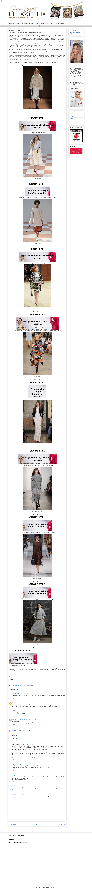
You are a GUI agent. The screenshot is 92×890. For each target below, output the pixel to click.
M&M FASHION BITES (17, 719)
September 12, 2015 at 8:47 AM (26, 764)
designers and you (16, 775)
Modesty (79, 25)
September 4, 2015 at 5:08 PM (27, 744)
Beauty (66, 25)
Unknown (14, 730)
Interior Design (50, 25)
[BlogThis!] (28, 685)
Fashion (36, 25)
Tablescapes (59, 25)
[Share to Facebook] (31, 685)
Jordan (14, 693)
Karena (14, 703)
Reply (13, 698)
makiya (14, 786)
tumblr (71, 122)
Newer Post (12, 824)
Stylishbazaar (15, 764)
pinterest (71, 118)
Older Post (62, 824)
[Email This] (27, 685)
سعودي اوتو (14, 738)
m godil (14, 794)
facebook (72, 116)
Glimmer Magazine (19, 25)
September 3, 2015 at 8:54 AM (24, 730)
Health (42, 25)
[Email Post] (25, 685)
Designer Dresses (51, 776)
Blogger (54, 887)
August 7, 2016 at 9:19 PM (27, 775)
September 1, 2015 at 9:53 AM (23, 693)
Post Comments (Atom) (40, 829)
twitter (71, 120)
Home (11, 25)
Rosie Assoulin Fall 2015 (37, 645)
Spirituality (28, 25)
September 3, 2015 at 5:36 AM (30, 719)
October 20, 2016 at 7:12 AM (22, 786)
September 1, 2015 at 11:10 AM (23, 703)
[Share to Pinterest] (32, 685)
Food (72, 25)
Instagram (72, 114)
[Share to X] (30, 685)
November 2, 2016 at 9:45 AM (23, 794)
